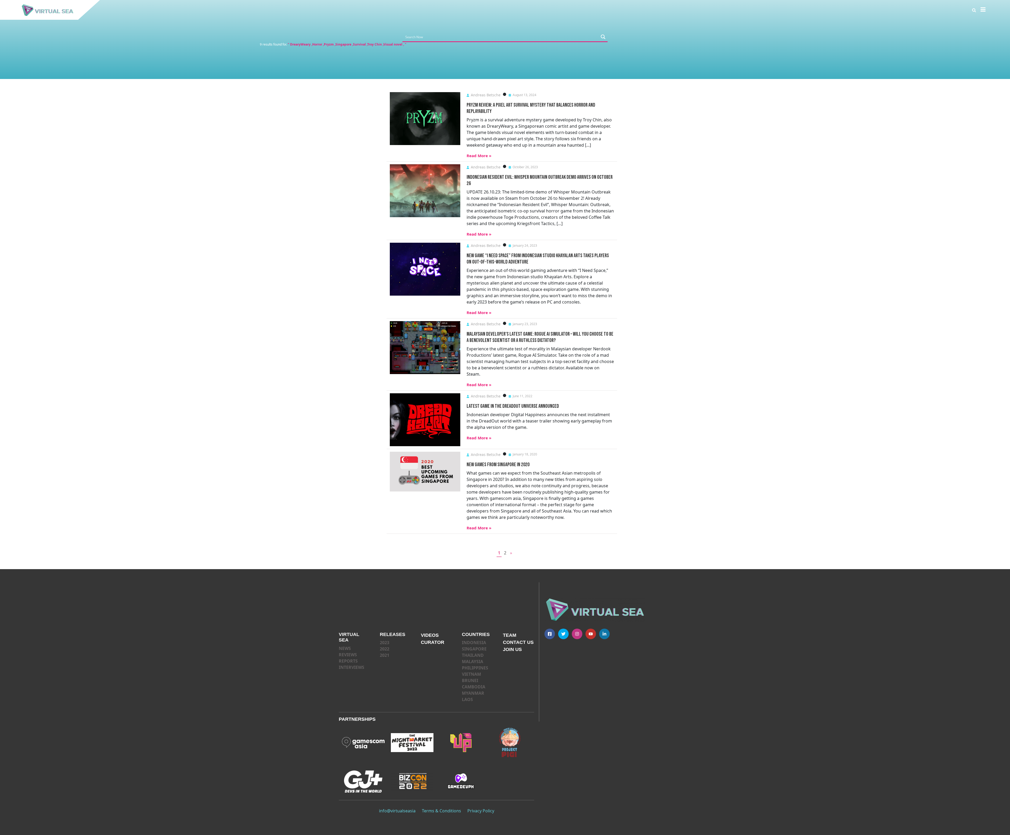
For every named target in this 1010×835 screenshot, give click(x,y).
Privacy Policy (480, 811)
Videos (430, 635)
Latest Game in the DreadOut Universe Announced (513, 406)
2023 (384, 642)
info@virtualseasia (397, 811)
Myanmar (473, 693)
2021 (384, 655)
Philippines (475, 668)
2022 (384, 649)
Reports (348, 661)
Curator (432, 642)
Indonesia (474, 642)
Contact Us (518, 642)
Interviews (351, 667)
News (345, 648)
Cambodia (473, 687)
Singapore (474, 649)
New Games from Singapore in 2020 (498, 464)
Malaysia (472, 661)
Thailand (473, 655)
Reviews (348, 655)
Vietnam (471, 674)
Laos (467, 699)
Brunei (470, 680)
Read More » (479, 155)
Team (509, 635)
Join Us (512, 649)
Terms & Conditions (441, 811)
